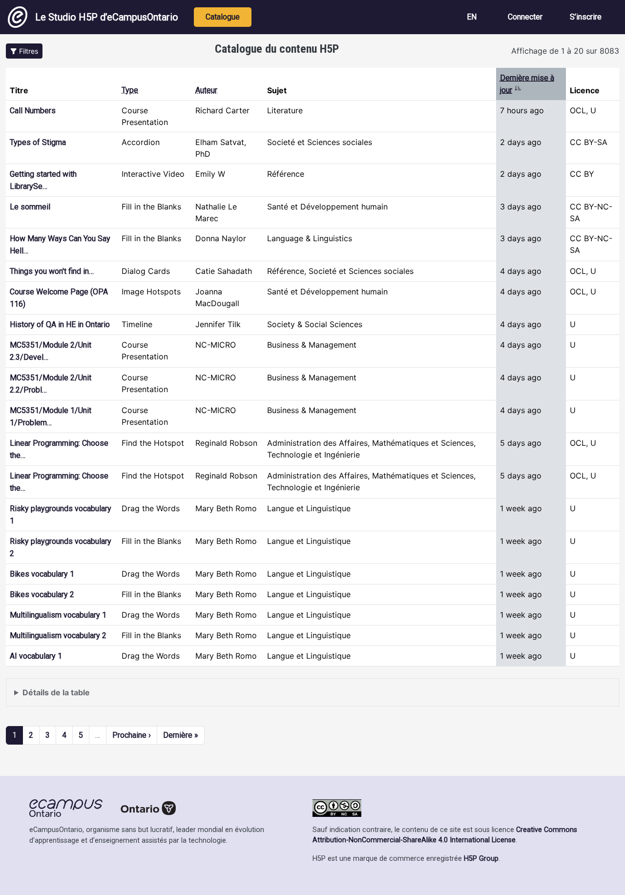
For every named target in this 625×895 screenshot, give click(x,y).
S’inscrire (586, 16)
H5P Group (481, 858)
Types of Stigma (38, 142)
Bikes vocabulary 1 (42, 574)
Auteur (206, 90)
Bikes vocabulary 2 (42, 594)
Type (130, 90)
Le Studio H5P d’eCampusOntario (106, 17)
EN (472, 16)
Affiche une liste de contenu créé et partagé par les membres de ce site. (145, 697)
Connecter (525, 16)
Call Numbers (33, 110)
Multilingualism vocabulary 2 (58, 635)
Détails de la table (56, 692)
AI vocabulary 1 (36, 656)
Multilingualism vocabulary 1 (58, 615)
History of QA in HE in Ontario (60, 324)
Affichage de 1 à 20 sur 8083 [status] (565, 51)
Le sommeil (30, 206)
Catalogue (223, 16)
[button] (24, 51)
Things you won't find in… (52, 271)
